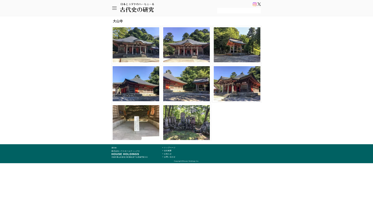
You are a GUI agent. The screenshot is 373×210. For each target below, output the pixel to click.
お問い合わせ (169, 157)
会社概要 (168, 151)
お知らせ (168, 154)
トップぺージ (169, 148)
